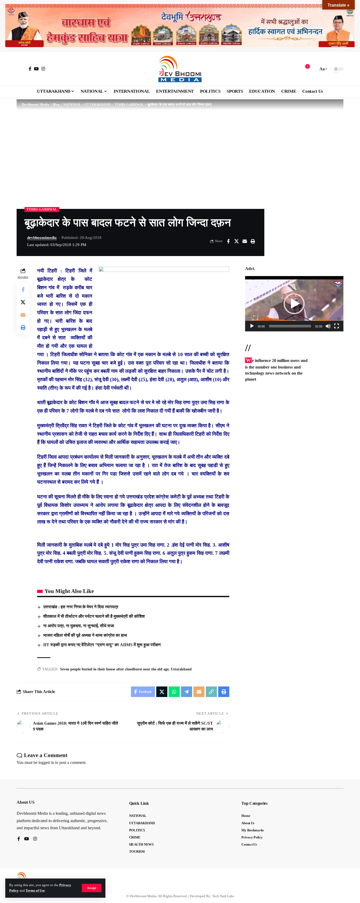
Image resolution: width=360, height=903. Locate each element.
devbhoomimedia (42, 237)
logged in (46, 762)
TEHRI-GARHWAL (42, 209)
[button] (91, 888)
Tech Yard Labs (223, 896)
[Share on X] (236, 241)
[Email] (244, 241)
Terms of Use (35, 890)
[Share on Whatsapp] (174, 691)
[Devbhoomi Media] (179, 69)
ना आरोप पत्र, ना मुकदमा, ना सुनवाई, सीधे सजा (78, 626)
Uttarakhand (181, 669)
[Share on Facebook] (228, 241)
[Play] (252, 326)
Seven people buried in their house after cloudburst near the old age (114, 669)
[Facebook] (30, 69)
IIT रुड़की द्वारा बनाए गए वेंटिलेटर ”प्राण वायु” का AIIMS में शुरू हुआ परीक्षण (102, 644)
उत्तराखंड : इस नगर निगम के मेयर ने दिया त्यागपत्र (80, 607)
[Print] (252, 241)
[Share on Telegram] (186, 691)
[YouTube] (36, 69)
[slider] (290, 326)
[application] (294, 303)
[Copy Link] (211, 691)
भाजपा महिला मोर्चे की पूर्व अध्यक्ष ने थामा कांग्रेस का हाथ (85, 635)
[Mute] (328, 326)
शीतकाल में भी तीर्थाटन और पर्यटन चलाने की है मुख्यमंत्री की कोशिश (94, 616)
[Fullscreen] (336, 326)
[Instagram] (43, 69)
